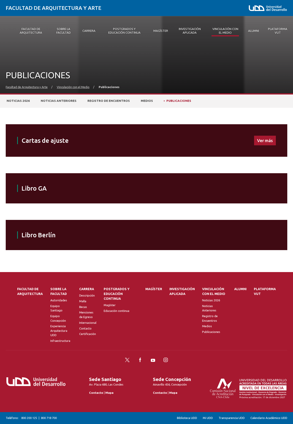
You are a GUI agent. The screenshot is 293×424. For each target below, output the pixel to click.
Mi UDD (208, 418)
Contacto (85, 328)
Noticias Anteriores (58, 101)
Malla (82, 301)
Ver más (265, 140)
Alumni (240, 289)
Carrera (86, 289)
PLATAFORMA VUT (265, 291)
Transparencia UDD (232, 418)
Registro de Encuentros (108, 101)
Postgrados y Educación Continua (117, 293)
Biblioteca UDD (187, 418)
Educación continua (116, 310)
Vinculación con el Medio (73, 87)
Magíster (110, 305)
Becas (83, 306)
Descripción (87, 295)
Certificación (87, 333)
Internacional (87, 322)
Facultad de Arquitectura (30, 291)
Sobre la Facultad (58, 291)
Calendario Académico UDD (268, 418)
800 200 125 (29, 417)
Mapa (109, 392)
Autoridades (58, 300)
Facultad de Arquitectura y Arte (53, 8)
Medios (147, 101)
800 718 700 (49, 417)
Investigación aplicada (182, 291)
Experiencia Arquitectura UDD (58, 330)
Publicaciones (178, 101)
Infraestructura (60, 340)
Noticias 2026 (18, 101)
